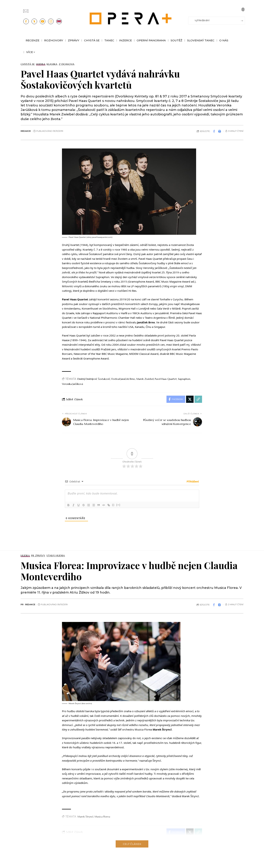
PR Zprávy (38, 555)
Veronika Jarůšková (72, 384)
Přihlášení (192, 481)
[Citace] (98, 505)
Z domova (66, 64)
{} (113, 504)
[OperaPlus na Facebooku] (26, 21)
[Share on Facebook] (214, 131)
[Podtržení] (78, 505)
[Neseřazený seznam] (93, 505)
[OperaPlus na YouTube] (42, 21)
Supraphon (184, 379)
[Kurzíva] (73, 505)
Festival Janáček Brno (123, 379)
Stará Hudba (56, 555)
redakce (26, 131)
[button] (243, 9)
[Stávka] (83, 505)
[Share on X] (190, 399)
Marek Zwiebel (145, 379)
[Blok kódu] (103, 505)
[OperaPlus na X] (34, 21)
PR (22, 604)
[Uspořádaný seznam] (88, 505)
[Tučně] (68, 505)
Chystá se (28, 64)
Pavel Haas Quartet (166, 379)
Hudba (40, 64)
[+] (118, 504)
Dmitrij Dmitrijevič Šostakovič (93, 379)
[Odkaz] (108, 505)
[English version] (59, 21)
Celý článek (132, 843)
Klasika (52, 64)
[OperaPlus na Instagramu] (51, 21)
